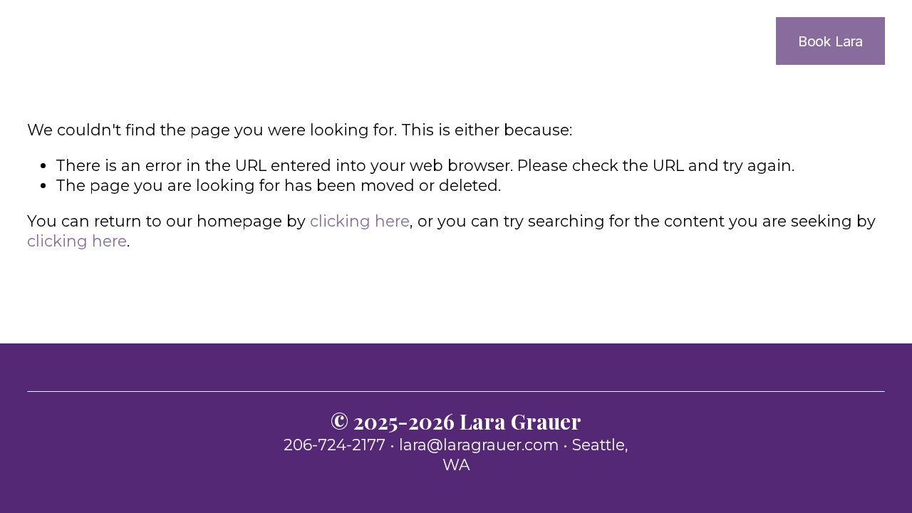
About (621, 41)
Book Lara (830, 41)
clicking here (360, 221)
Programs (716, 41)
